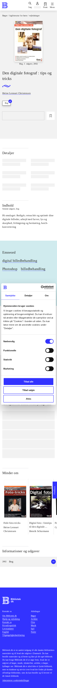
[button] (28, 562)
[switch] (49, 350)
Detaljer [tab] (29, 295)
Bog (6, 103)
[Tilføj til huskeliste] (50, 116)
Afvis (28, 398)
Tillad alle (28, 381)
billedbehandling (33, 269)
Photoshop (9, 269)
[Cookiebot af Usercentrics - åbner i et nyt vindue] (41, 287)
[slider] (28, 43)
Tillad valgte (28, 390)
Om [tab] (47, 295)
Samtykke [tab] (10, 295)
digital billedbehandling (19, 261)
